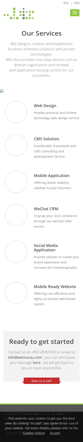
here (37, 362)
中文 (66, 3)
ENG (77, 3)
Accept (55, 433)
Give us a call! (41, 381)
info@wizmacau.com (25, 357)
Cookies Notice (34, 433)
